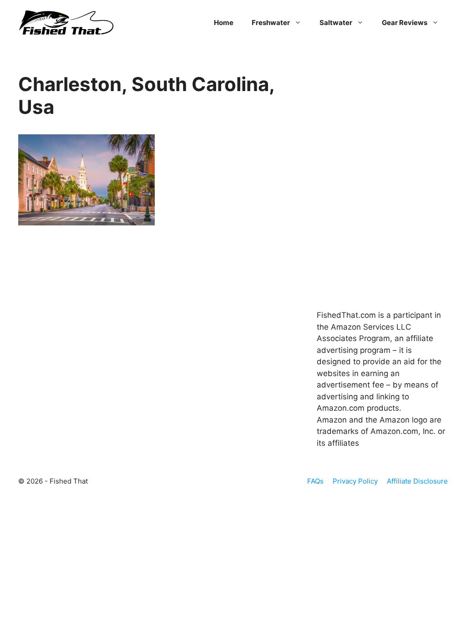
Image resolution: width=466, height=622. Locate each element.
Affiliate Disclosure (417, 481)
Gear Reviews (404, 22)
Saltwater (335, 22)
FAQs (315, 481)
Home (223, 22)
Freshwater (271, 22)
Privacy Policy (355, 481)
